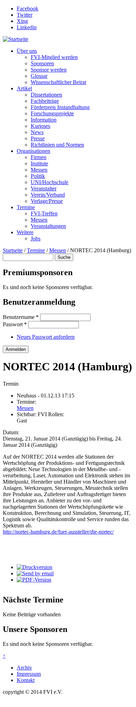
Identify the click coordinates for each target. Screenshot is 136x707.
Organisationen (33, 151)
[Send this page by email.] (35, 573)
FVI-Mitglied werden (54, 57)
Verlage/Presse (47, 201)
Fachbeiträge (45, 101)
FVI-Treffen (44, 213)
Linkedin (27, 27)
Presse (38, 138)
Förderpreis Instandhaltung (60, 107)
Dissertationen (46, 95)
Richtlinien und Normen (57, 145)
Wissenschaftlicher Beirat (58, 82)
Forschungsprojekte (52, 113)
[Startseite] (15, 39)
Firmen (38, 157)
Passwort (15, 324)
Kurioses (40, 126)
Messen (39, 170)
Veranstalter (43, 188)
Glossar (39, 76)
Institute (39, 163)
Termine (26, 207)
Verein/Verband (48, 195)
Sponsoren (42, 63)
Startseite (13, 250)
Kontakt (26, 680)
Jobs (35, 238)
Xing (22, 21)
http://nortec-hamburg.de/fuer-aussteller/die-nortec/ (58, 532)
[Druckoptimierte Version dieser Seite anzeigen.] (34, 567)
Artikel (24, 88)
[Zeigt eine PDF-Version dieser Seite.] (34, 580)
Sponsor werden (49, 70)
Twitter (24, 15)
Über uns (27, 51)
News (37, 132)
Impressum (29, 674)
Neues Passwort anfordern (46, 337)
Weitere (25, 232)
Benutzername (21, 317)
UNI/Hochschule (49, 182)
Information (43, 120)
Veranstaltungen (48, 226)
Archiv (24, 668)
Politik (38, 176)
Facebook (27, 8)
